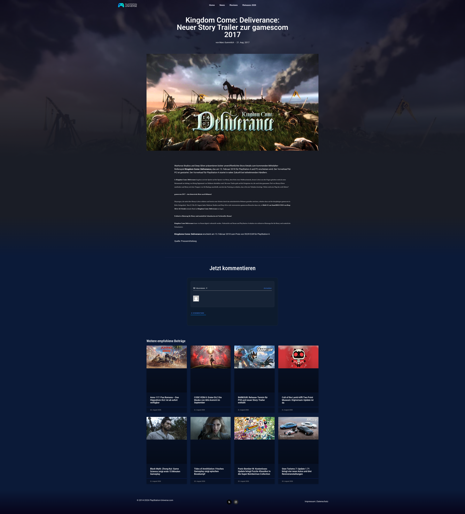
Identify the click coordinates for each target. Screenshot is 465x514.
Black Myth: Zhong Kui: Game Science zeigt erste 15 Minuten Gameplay (165, 471)
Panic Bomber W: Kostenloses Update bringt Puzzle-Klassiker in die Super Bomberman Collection (254, 471)
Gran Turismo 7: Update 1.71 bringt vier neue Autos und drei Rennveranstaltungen (297, 471)
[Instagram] (235, 502)
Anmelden (267, 288)
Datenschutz (322, 501)
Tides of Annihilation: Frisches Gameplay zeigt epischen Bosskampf (209, 471)
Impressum (310, 501)
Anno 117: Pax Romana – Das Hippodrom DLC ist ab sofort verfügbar (164, 400)
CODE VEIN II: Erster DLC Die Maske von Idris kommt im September (208, 400)
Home (212, 5)
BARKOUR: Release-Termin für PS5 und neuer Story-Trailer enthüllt (252, 400)
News (222, 5)
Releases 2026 (249, 5)
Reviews (234, 5)
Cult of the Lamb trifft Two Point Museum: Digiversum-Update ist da (298, 400)
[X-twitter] (229, 502)
